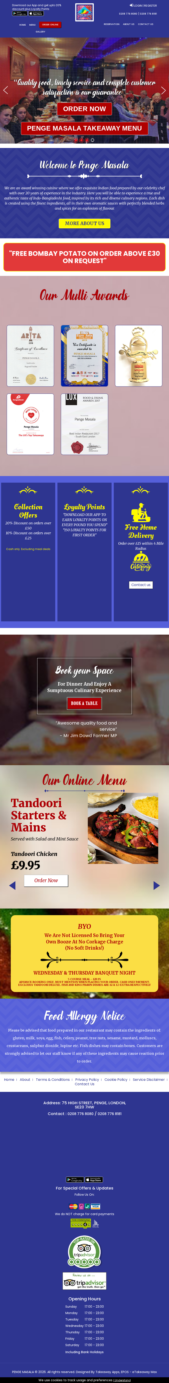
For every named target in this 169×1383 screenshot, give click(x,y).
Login (138, 6)
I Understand (122, 1380)
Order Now (84, 108)
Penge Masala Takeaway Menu (84, 128)
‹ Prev (12, 885)
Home (22, 25)
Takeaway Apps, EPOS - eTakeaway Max (126, 1372)
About (25, 1079)
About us (128, 24)
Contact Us (145, 24)
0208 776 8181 (148, 13)
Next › (157, 885)
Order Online (50, 24)
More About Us (84, 223)
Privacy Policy (87, 1079)
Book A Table (84, 703)
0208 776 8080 (128, 13)
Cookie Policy (116, 1079)
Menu (32, 25)
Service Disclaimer (149, 1079)
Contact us (141, 584)
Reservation (111, 24)
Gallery (40, 31)
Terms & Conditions (53, 1079)
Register (150, 6)
